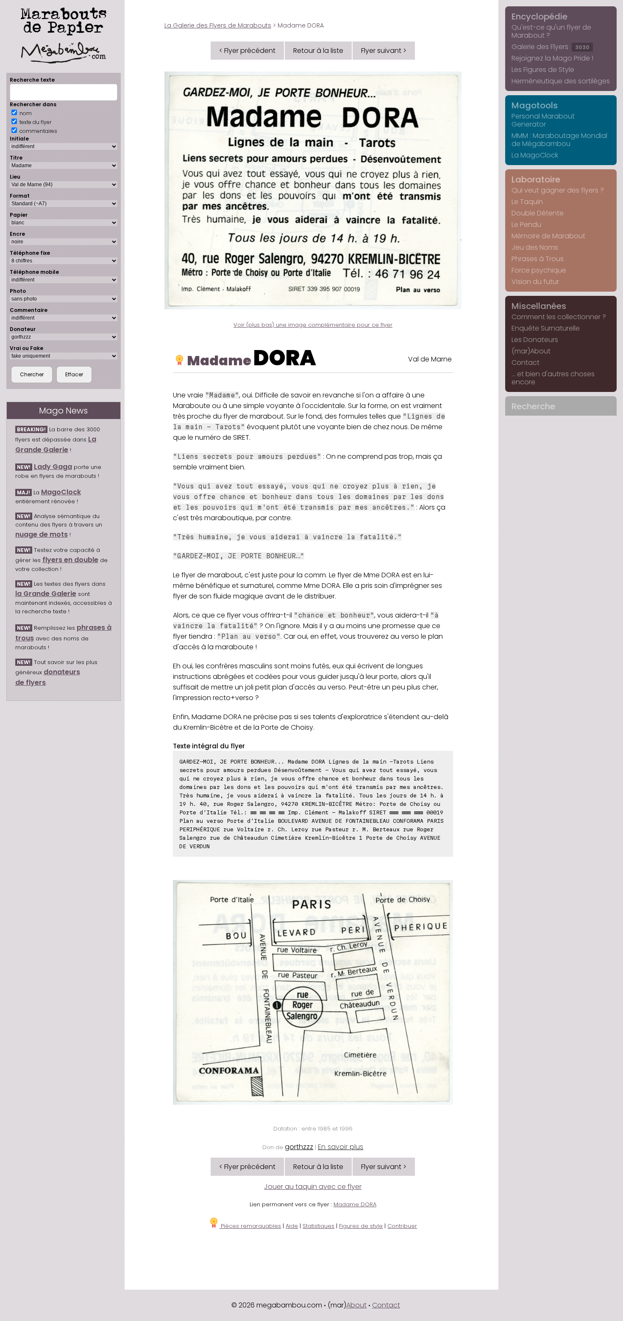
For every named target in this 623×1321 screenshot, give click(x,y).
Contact (526, 362)
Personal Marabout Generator (543, 120)
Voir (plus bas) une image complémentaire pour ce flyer (313, 325)
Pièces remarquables (250, 1226)
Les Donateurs (535, 340)
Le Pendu (526, 224)
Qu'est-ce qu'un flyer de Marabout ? (551, 31)
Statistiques (318, 1226)
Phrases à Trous (538, 259)
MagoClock (61, 492)
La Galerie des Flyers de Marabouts (217, 25)
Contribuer (402, 1226)
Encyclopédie (539, 16)
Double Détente (538, 213)
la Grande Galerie (45, 593)
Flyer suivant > (383, 50)
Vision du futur (535, 282)
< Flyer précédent (247, 50)
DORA (284, 358)
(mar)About (531, 351)
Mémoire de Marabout (548, 236)
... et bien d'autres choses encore (553, 378)
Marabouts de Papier (63, 20)
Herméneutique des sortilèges (561, 81)
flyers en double (70, 560)
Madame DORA (355, 1204)
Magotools (535, 105)
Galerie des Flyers (551, 47)
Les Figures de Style (543, 69)
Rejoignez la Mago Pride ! (552, 58)
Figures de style (361, 1226)
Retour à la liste (318, 50)
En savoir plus (340, 1147)
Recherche (533, 406)
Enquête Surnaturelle (546, 328)
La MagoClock (535, 155)
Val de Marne (430, 359)
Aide (292, 1226)
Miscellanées (539, 306)
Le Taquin (527, 202)
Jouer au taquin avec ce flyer (313, 1186)
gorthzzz (299, 1147)
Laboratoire (536, 179)
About (356, 1305)
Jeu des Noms (535, 247)
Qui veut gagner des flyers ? (558, 190)
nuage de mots (41, 534)
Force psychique (539, 270)
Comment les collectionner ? (559, 317)
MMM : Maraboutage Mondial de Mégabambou (559, 140)
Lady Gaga (53, 467)
